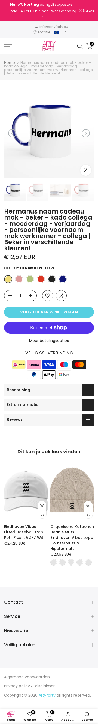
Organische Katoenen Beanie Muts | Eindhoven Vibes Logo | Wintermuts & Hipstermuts (72, 537)
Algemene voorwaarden (27, 677)
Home (9, 62)
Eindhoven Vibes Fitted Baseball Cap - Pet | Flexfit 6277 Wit (25, 532)
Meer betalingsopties (49, 340)
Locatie (44, 32)
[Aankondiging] (42, 10)
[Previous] (12, 133)
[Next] (86, 133)
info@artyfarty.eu (53, 26)
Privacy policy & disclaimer (29, 686)
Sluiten (88, 10)
